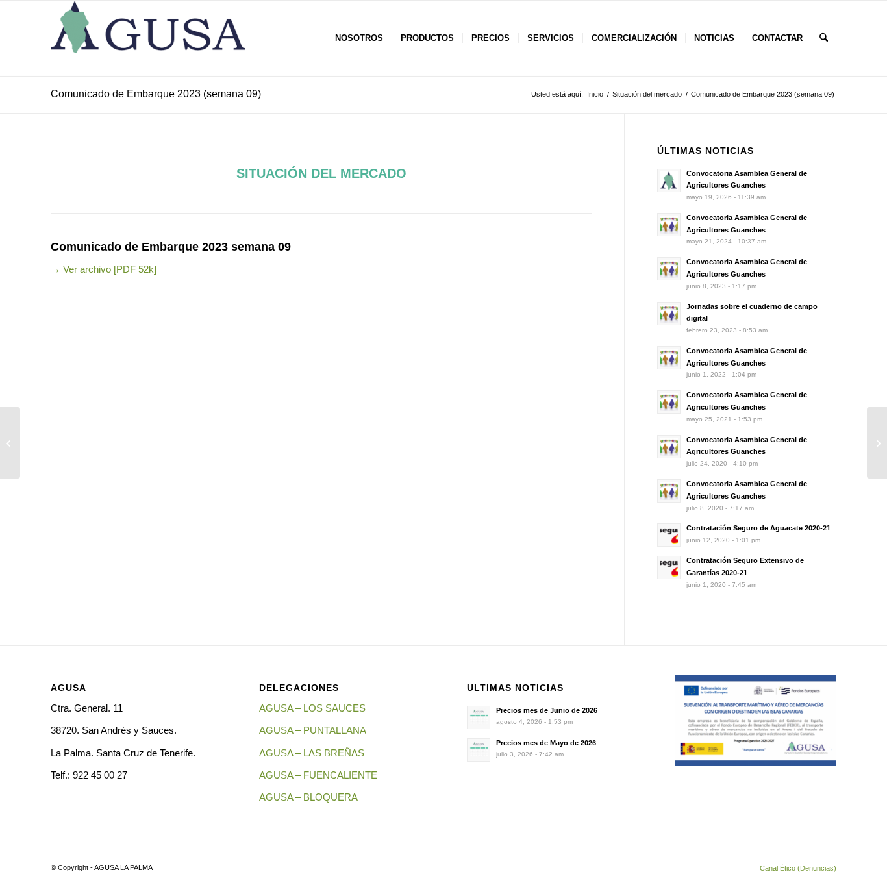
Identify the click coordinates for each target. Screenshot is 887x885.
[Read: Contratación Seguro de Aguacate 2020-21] (669, 535)
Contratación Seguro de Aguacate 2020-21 (758, 528)
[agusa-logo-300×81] (148, 38)
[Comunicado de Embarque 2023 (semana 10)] (877, 443)
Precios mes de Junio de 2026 (546, 710)
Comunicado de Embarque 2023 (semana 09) (156, 93)
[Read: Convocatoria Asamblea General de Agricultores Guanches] (669, 180)
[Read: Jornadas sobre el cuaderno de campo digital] (669, 313)
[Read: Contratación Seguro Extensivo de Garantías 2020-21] (669, 567)
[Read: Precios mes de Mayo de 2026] (478, 750)
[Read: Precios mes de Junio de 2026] (478, 717)
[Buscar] (823, 38)
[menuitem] (359, 38)
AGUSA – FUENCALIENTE (318, 774)
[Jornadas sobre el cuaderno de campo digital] (10, 443)
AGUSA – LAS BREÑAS (311, 752)
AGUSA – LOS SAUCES (312, 708)
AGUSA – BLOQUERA (308, 797)
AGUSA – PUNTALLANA (312, 730)
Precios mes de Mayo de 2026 (546, 743)
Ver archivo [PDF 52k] (103, 269)
